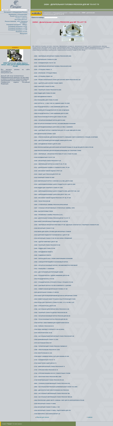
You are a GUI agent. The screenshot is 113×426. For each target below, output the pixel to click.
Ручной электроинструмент (18, 16)
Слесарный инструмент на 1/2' (17, 29)
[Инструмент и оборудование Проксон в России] (16, 8)
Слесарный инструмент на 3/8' (17, 28)
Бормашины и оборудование (18, 14)
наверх (90, 417)
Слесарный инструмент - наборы (16, 24)
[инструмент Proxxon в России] (36, 15)
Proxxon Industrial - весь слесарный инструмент (16, 22)
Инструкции (23, 33)
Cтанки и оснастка (21, 18)
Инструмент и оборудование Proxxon (15, 12)
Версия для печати (43, 417)
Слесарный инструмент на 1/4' (17, 26)
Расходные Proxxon (21, 19)
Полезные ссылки (21, 31)
